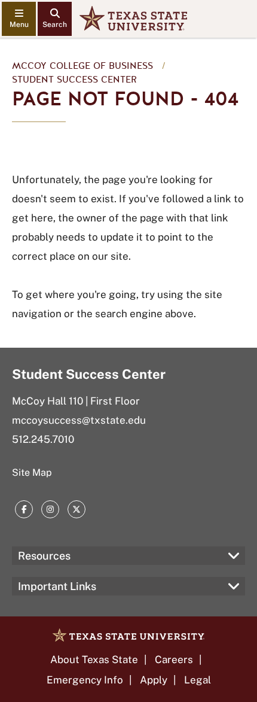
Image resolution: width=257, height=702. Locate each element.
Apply (153, 680)
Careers (174, 659)
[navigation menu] (19, 19)
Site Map (32, 472)
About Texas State (94, 659)
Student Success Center (74, 80)
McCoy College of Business (82, 66)
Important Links (57, 586)
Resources (44, 555)
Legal (197, 680)
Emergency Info (85, 680)
